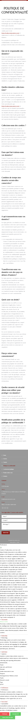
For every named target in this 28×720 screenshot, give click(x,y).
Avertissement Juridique (8, 469)
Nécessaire (4, 619)
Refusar (4, 714)
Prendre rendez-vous (8, 472)
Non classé (4, 701)
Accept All (15, 714)
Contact (5, 462)
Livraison (5, 476)
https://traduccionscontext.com (10, 33)
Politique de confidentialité (9, 465)
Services (5, 458)
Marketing (4, 635)
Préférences (4, 687)
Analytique (4, 652)
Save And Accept (7, 717)
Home (4, 455)
